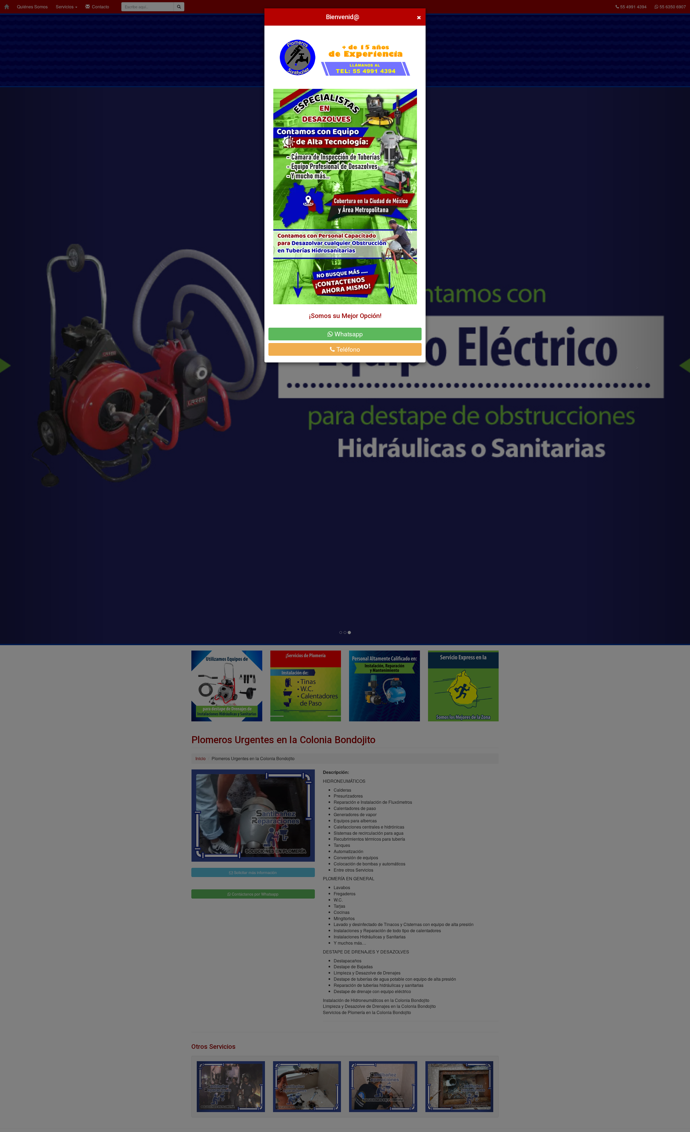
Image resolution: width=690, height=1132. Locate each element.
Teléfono (347, 349)
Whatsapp (348, 333)
